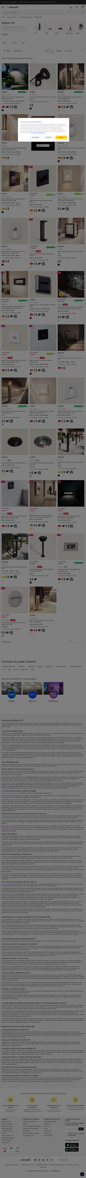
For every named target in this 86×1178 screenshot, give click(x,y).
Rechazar (48, 137)
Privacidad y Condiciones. (38, 133)
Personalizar (35, 137)
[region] (43, 130)
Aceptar (61, 137)
